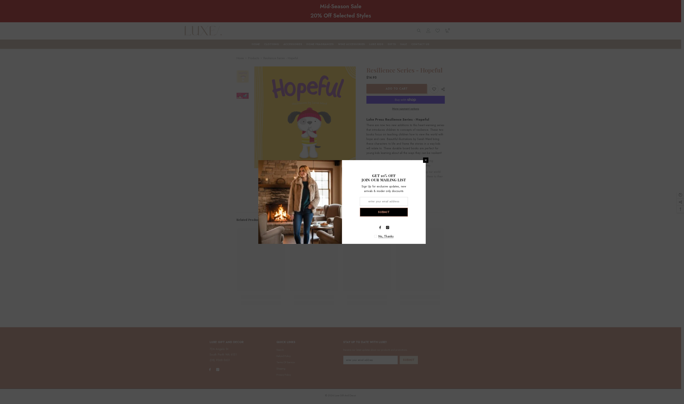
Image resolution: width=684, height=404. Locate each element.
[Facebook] (380, 227)
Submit (384, 212)
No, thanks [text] (385, 236)
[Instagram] (387, 227)
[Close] (425, 160)
